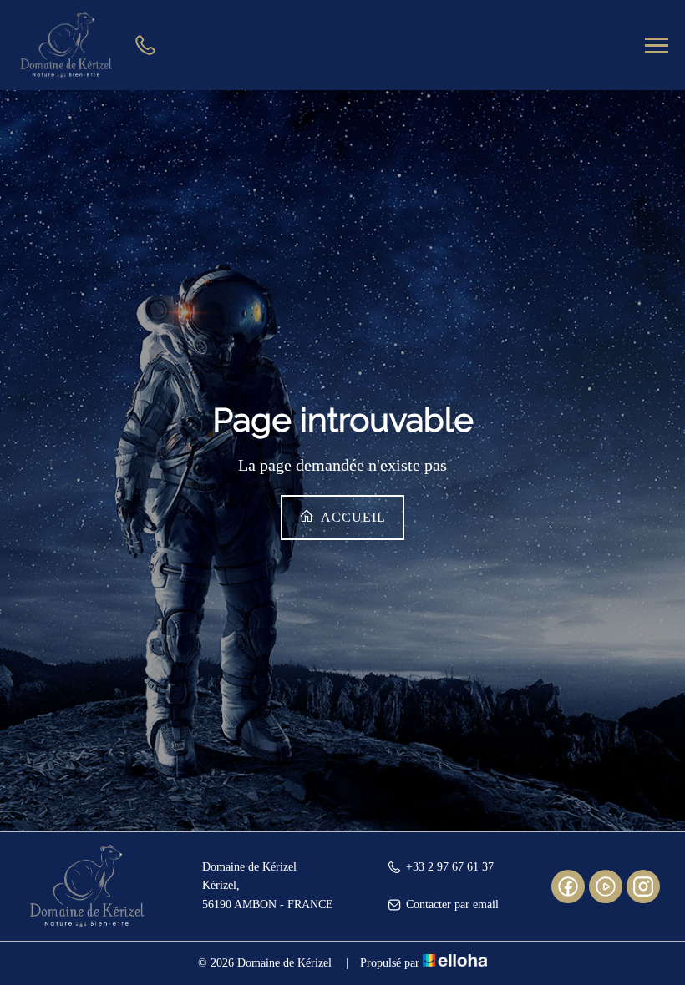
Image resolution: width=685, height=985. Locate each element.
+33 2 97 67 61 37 (450, 867)
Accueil (351, 517)
